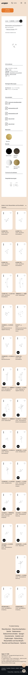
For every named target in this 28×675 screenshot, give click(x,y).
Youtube (21, 668)
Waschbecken (6, 629)
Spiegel (21, 634)
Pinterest (13, 668)
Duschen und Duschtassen (10, 643)
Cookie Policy (17, 672)
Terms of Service (9, 663)
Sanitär (8, 631)
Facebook (8, 668)
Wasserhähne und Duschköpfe (13, 25)
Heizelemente (9, 636)
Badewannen (16, 631)
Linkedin (17, 668)
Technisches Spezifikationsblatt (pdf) (14, 103)
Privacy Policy (10, 672)
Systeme (23, 643)
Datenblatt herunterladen (7, 10)
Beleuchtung (18, 638)
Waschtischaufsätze (19, 629)
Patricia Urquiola (10, 29)
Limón (10, 69)
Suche (15, 3)
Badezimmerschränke (10, 634)
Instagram (3, 668)
